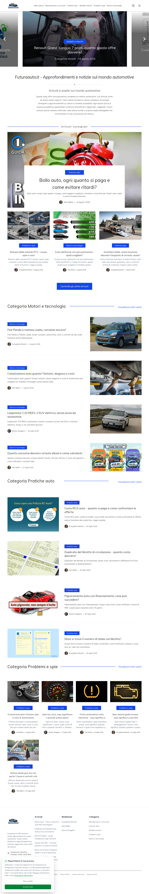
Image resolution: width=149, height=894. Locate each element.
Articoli (38, 816)
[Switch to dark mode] (139, 6)
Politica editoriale (78, 874)
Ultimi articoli (39, 6)
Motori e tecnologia (114, 6)
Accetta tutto (28, 887)
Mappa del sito (92, 874)
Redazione (67, 816)
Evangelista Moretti (69, 822)
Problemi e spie (99, 6)
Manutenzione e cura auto (55, 6)
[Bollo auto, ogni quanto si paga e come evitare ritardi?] (74, 170)
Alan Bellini (66, 826)
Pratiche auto (72, 6)
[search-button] (133, 5)
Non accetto (28, 881)
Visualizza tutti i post (130, 307)
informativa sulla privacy (23, 875)
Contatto (54, 874)
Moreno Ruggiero (68, 830)
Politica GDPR (64, 874)
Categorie (94, 816)
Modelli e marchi (86, 6)
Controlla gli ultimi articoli (74, 286)
